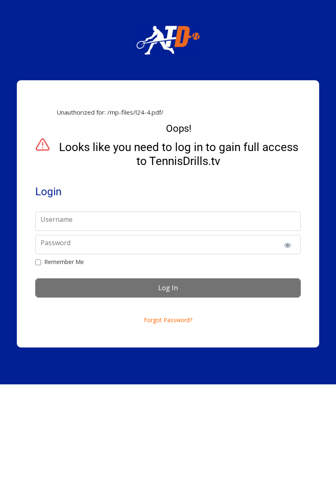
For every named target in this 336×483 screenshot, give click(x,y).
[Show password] (287, 244)
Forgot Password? (168, 320)
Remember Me (64, 262)
